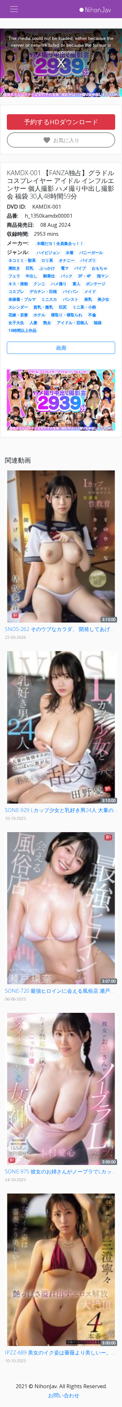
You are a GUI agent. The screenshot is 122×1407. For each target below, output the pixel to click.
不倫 (92, 315)
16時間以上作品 (22, 330)
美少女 (103, 299)
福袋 (98, 322)
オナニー (67, 260)
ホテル (39, 315)
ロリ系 (47, 260)
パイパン (70, 291)
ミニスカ (49, 299)
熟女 (47, 322)
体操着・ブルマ (22, 299)
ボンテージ (95, 283)
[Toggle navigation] (14, 9)
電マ (65, 268)
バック (67, 276)
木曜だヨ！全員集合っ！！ (60, 243)
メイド (90, 291)
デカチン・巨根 (43, 291)
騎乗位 (49, 276)
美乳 (88, 299)
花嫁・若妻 (18, 315)
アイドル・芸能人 (72, 322)
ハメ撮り (59, 283)
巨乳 (30, 268)
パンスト (70, 299)
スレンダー (18, 307)
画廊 (61, 347)
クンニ (39, 283)
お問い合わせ (63, 1395)
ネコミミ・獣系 (22, 260)
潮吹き (14, 268)
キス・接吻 (18, 283)
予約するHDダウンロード (61, 121)
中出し (31, 276)
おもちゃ (99, 268)
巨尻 (63, 307)
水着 (70, 252)
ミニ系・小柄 (84, 307)
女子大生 (16, 322)
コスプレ (16, 291)
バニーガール (91, 252)
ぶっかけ (47, 268)
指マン (103, 276)
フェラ (14, 276)
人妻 (33, 322)
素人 (76, 283)
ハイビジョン (48, 252)
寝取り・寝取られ (66, 315)
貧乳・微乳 (43, 307)
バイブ (80, 268)
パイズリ (88, 260)
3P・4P (84, 276)
